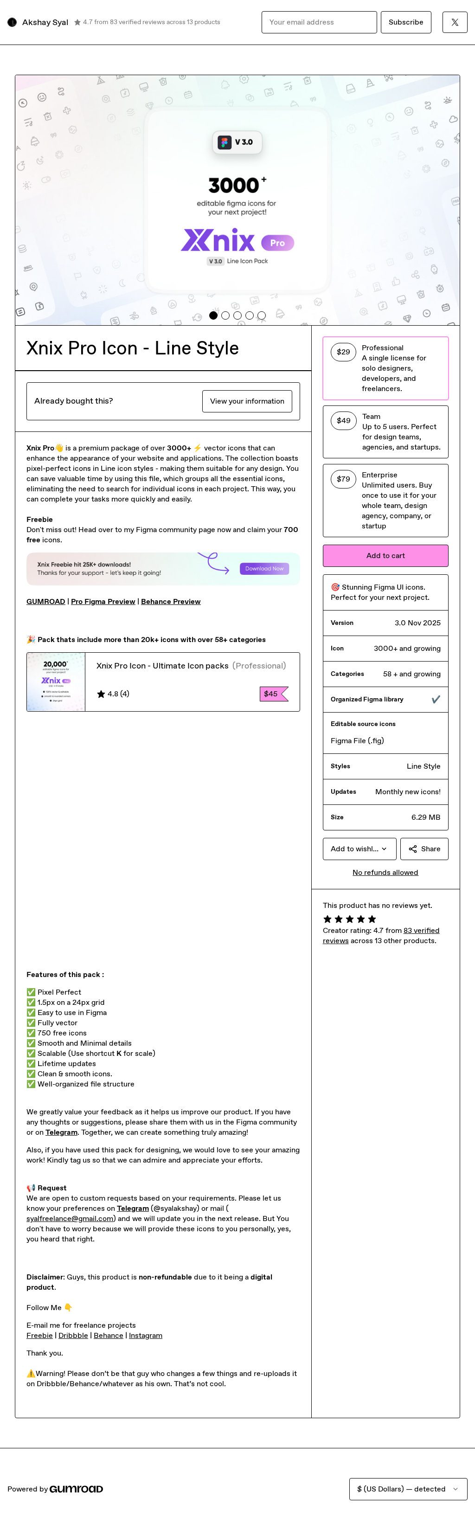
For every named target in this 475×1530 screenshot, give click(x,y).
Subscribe (406, 22)
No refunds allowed (385, 872)
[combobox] (360, 849)
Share (431, 848)
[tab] (213, 315)
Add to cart (385, 555)
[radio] (386, 368)
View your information (247, 401)
